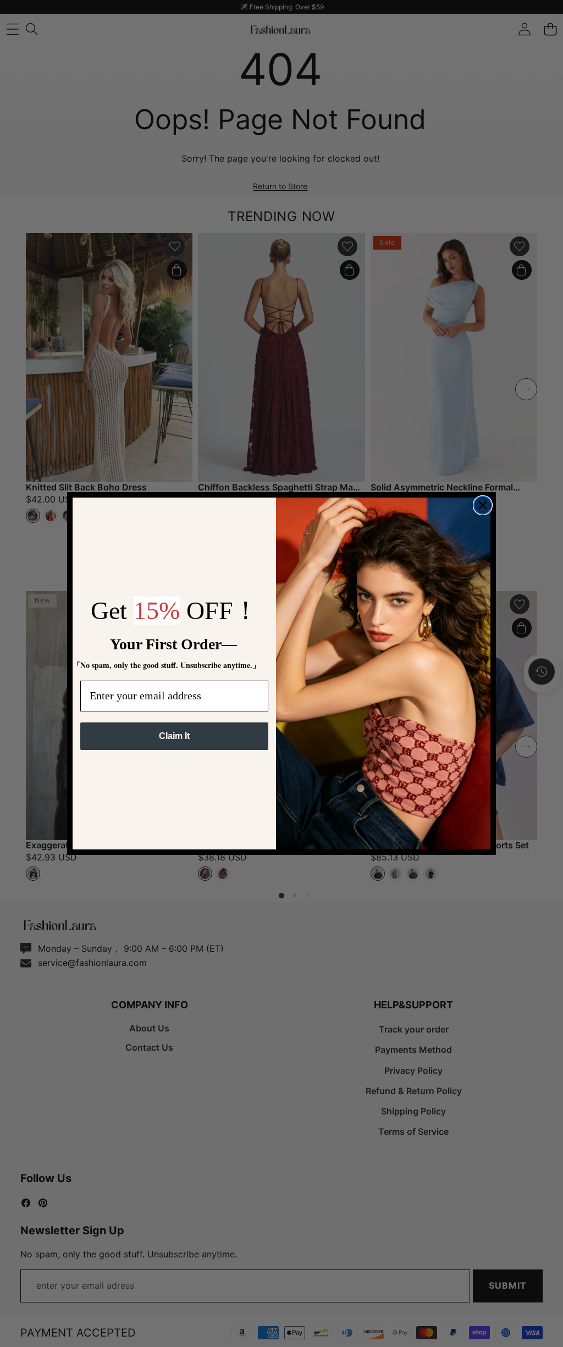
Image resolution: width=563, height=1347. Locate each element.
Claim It (174, 736)
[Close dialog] (483, 505)
